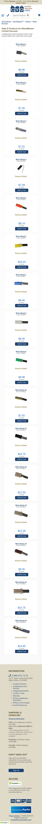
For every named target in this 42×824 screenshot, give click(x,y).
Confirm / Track (18, 693)
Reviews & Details (21, 61)
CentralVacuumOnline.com (21, 820)
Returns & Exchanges (21, 703)
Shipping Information (21, 691)
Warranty (16, 696)
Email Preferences (20, 705)
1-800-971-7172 (19, 675)
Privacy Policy (14, 816)
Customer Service (20, 684)
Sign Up (16, 770)
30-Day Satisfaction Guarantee (20, 699)
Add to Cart (21, 75)
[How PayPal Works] (21, 812)
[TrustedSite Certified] (15, 784)
